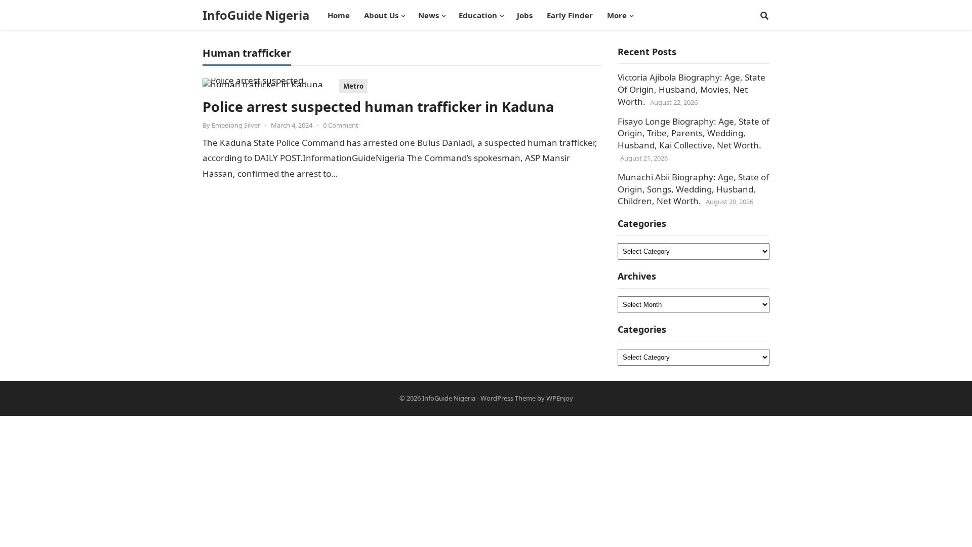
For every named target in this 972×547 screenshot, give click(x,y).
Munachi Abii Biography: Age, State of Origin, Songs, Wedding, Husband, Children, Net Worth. (693, 189)
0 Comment (340, 125)
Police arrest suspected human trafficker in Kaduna (378, 106)
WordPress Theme (508, 398)
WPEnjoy (559, 398)
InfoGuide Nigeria (255, 15)
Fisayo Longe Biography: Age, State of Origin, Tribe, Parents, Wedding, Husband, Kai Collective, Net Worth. (694, 133)
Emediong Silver (236, 125)
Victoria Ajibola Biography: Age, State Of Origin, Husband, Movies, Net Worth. (691, 89)
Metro (353, 86)
